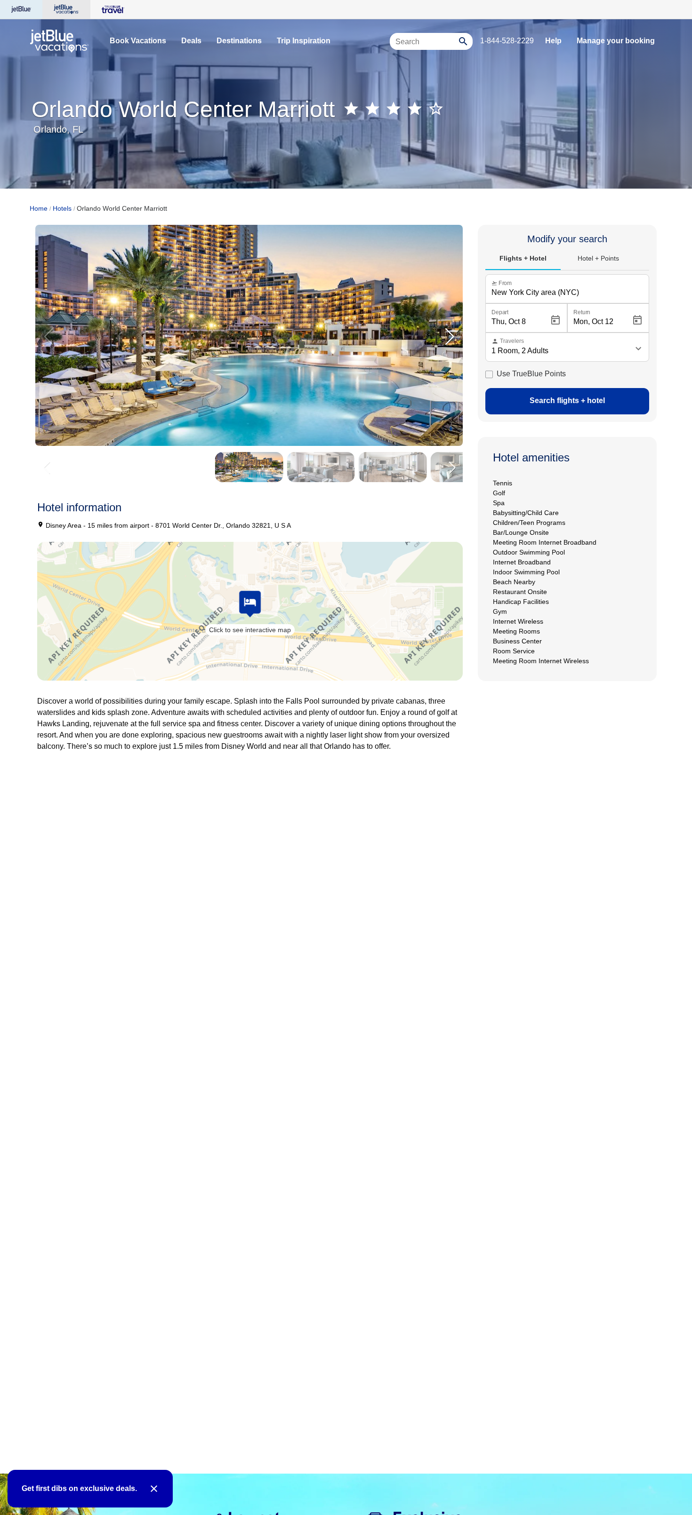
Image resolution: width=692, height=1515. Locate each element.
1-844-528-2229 (507, 41)
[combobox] (425, 45)
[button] (449, 337)
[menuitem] (138, 41)
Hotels (62, 208)
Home (39, 208)
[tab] (523, 258)
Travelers (507, 341)
